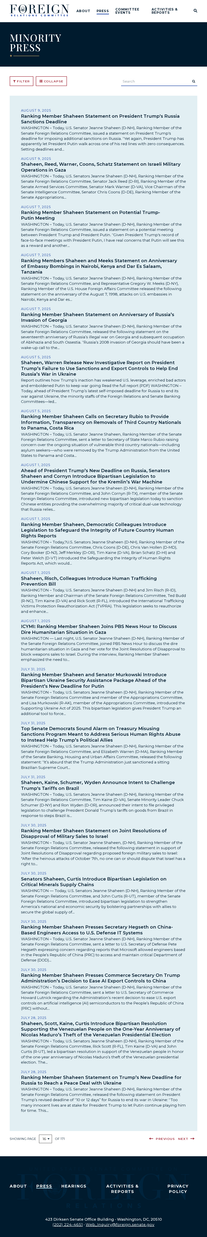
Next (183, 1139)
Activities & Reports (165, 11)
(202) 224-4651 (68, 1224)
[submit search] (193, 81)
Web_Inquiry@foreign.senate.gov (120, 1224)
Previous (165, 1139)
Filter (23, 81)
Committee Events (127, 11)
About (83, 11)
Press (103, 11)
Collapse (53, 81)
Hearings (74, 1186)
